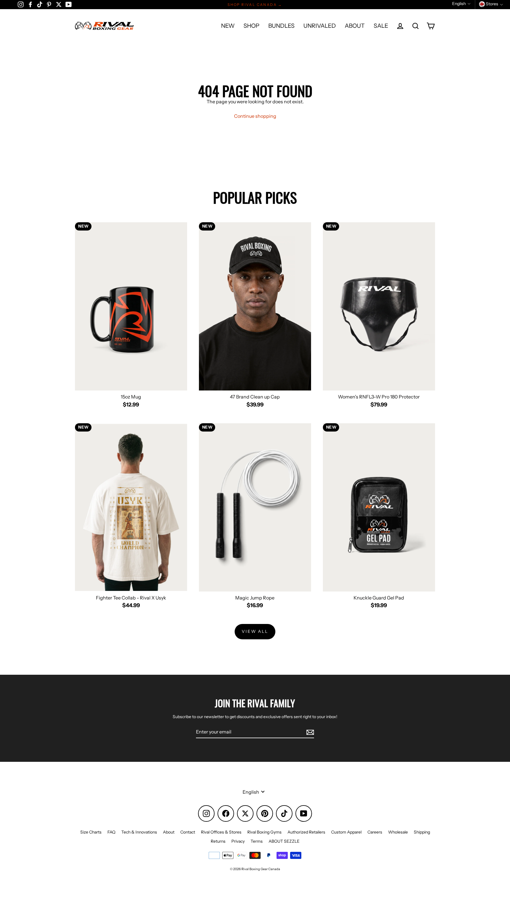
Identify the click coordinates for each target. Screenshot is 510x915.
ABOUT (355, 25)
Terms (257, 841)
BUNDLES (281, 25)
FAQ (111, 832)
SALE (381, 25)
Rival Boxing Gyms (264, 832)
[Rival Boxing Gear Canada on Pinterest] (49, 4)
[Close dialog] (503, 784)
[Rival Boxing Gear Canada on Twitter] (59, 4)
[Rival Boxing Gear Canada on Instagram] (21, 4)
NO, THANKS (337, 900)
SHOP (251, 25)
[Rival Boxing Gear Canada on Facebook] (30, 4)
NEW (228, 25)
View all (255, 631)
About (168, 832)
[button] (461, 3)
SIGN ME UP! (337, 882)
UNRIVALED (319, 25)
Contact (187, 832)
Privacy (238, 841)
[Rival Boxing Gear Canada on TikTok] (39, 4)
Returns (218, 841)
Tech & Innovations (139, 832)
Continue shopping (255, 116)
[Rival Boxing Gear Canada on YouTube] (69, 4)
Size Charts (91, 832)
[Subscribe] (309, 732)
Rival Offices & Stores (221, 832)
